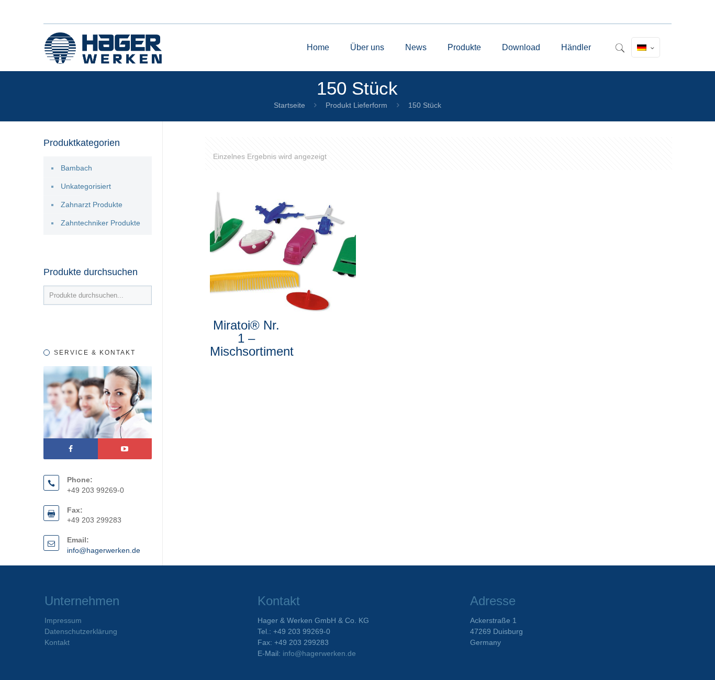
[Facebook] (70, 448)
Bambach (76, 168)
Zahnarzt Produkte (91, 204)
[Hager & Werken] (103, 47)
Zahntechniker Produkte (100, 223)
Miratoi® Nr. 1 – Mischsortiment (252, 338)
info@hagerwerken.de (103, 550)
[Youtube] (125, 448)
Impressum (63, 620)
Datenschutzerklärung (80, 631)
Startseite (289, 105)
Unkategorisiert (86, 186)
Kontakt (57, 642)
